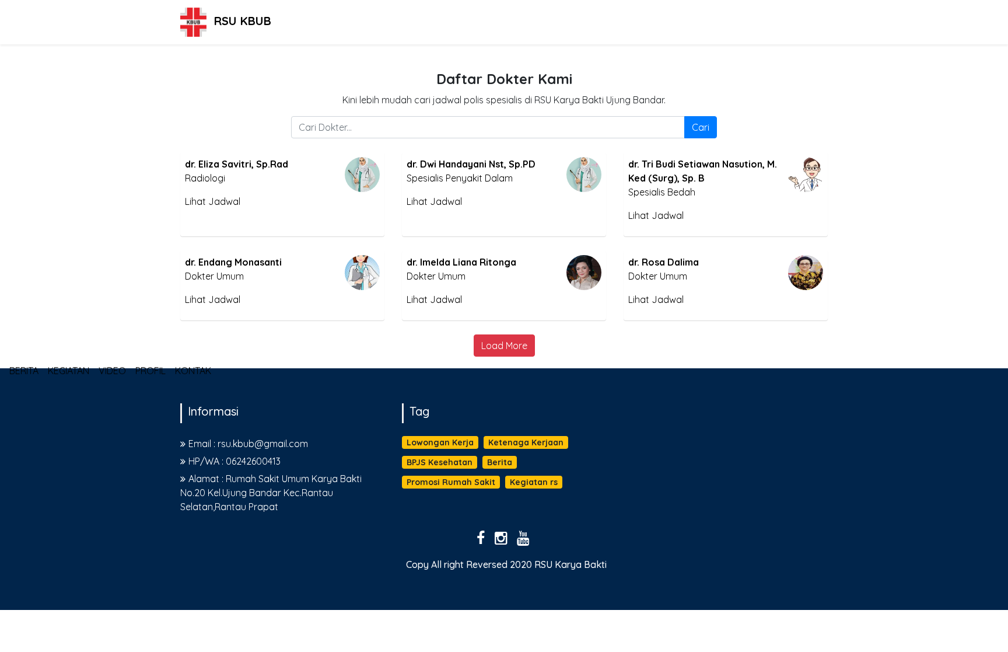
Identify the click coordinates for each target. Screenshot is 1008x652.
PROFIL (159, 366)
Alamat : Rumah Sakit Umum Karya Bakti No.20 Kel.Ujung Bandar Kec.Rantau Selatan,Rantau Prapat (271, 492)
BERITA (32, 366)
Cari (700, 127)
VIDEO (121, 366)
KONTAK (202, 366)
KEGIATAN (77, 366)
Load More (504, 345)
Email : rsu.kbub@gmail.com (248, 443)
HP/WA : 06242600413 (234, 461)
